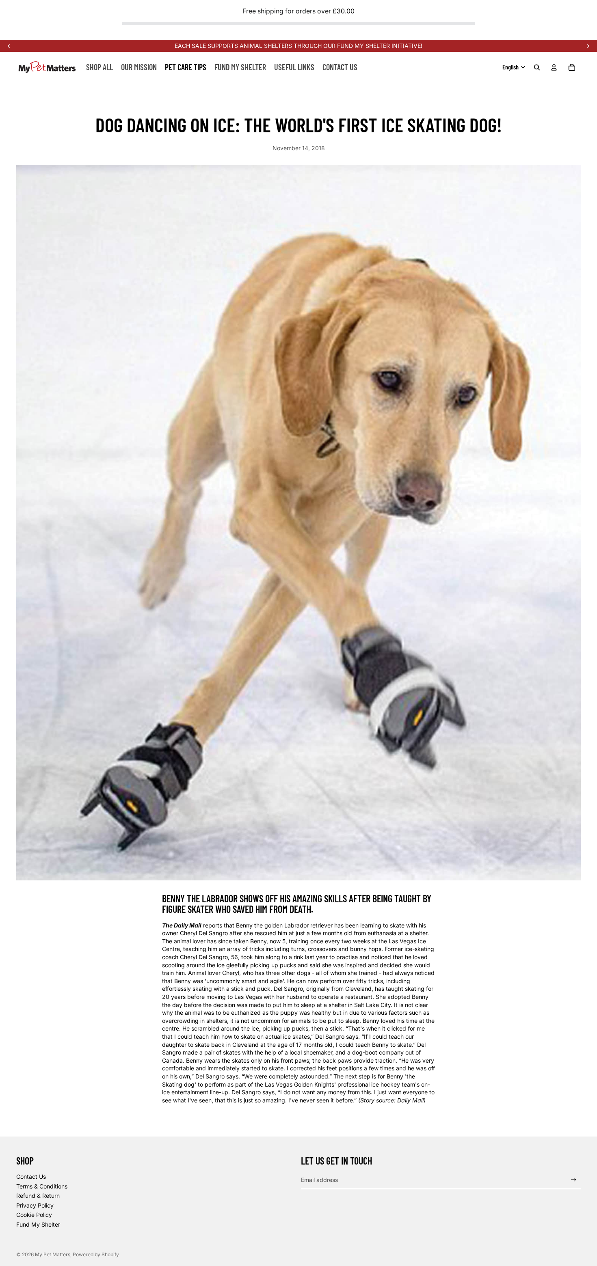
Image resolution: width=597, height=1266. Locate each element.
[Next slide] (588, 46)
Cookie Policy (34, 1214)
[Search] (537, 67)
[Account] (554, 67)
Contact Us (31, 1176)
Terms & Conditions (41, 1186)
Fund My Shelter (38, 1224)
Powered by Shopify (96, 1254)
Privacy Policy (35, 1205)
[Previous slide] (9, 46)
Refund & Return (38, 1195)
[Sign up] (574, 1180)
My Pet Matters (52, 1254)
